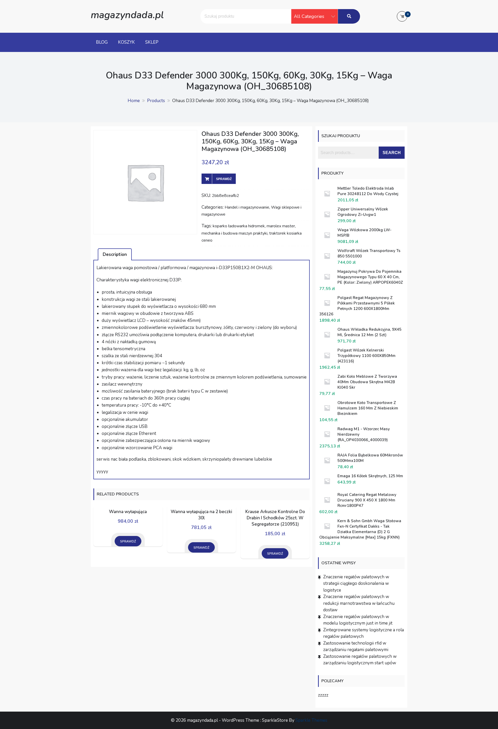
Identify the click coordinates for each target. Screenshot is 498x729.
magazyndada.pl (127, 15)
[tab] (115, 254)
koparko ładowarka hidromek (239, 226)
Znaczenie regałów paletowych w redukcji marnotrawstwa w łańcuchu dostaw (359, 603)
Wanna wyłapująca (128, 512)
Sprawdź (224, 179)
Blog (102, 42)
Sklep (151, 42)
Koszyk (126, 42)
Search (392, 152)
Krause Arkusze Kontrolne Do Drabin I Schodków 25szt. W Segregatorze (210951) (275, 518)
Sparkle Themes (311, 720)
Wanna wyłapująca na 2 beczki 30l (201, 515)
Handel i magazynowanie (247, 207)
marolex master (281, 226)
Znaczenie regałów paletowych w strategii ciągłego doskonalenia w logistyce (356, 583)
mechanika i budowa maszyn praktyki (234, 233)
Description (115, 254)
